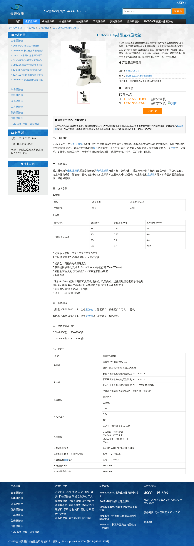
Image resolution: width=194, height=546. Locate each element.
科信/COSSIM (132, 71)
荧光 (80, 492)
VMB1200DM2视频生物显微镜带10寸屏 (118, 508)
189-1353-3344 (135, 103)
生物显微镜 (48, 21)
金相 (68, 492)
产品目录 (60, 492)
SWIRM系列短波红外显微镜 (25, 46)
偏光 (95, 148)
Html (74, 541)
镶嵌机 (58, 509)
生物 (173, 148)
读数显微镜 (88, 501)
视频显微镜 (75, 501)
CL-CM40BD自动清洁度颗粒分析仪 (29, 60)
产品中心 (31, 28)
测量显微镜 (61, 501)
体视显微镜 (65, 21)
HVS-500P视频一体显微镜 (158, 21)
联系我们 (181, 2)
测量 (66, 459)
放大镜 (62, 514)
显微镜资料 (61, 518)
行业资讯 (87, 518)
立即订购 (152, 111)
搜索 (177, 11)
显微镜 (151, 174)
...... (13, 84)
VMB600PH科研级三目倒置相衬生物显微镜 (118, 517)
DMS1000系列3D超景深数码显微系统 (30, 55)
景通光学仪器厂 (15, 28)
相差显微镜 (65, 496)
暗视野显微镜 (79, 496)
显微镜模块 (133, 21)
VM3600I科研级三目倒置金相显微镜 (29, 79)
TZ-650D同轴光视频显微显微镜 (27, 75)
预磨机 (67, 509)
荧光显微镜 (116, 21)
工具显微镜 (99, 21)
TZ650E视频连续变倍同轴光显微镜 (29, 70)
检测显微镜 (61, 505)
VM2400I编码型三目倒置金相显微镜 (29, 65)
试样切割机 (88, 505)
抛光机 (75, 509)
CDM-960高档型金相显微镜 (65, 28)
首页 (18, 21)
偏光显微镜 (82, 21)
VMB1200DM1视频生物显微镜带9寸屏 (119, 494)
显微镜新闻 (75, 518)
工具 (90, 496)
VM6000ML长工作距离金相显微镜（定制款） (30, 50)
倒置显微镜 (75, 505)
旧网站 (56, 541)
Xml (79, 541)
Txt (84, 541)
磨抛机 (84, 509)
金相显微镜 (31, 21)
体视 (86, 492)
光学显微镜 (102, 170)
